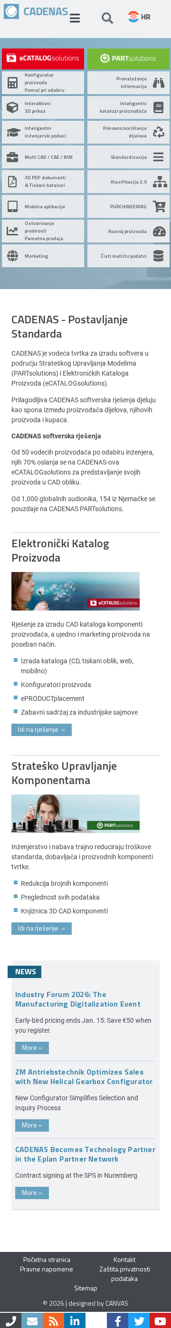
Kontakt (124, 1259)
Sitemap (85, 1287)
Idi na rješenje (41, 729)
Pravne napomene (46, 1268)
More (32, 1047)
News (25, 971)
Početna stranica (46, 1259)
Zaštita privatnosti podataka (124, 1273)
